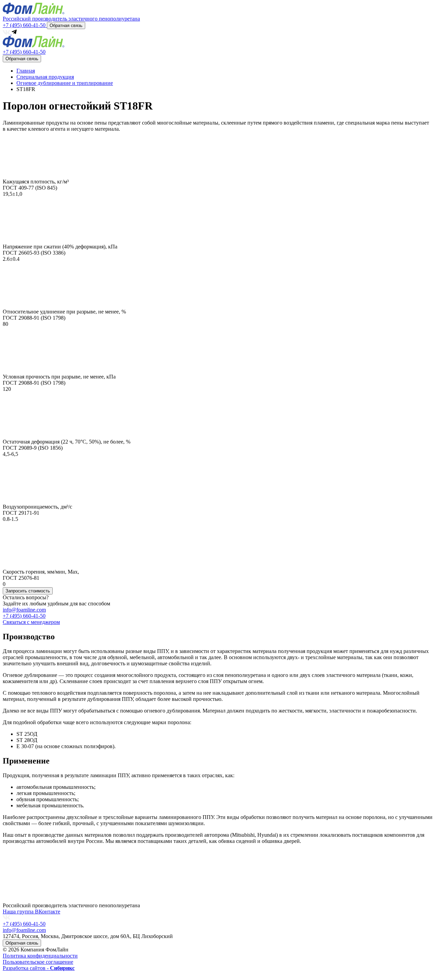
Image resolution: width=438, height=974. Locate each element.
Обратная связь (66, 25)
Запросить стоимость (27, 590)
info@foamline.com (24, 610)
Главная (25, 71)
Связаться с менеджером (31, 622)
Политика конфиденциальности (40, 956)
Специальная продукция (45, 77)
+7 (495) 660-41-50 (25, 25)
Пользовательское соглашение (38, 962)
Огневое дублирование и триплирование (64, 83)
